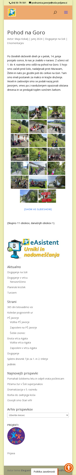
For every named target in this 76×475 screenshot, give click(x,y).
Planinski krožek (16, 287)
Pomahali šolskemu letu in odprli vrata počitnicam (35, 378)
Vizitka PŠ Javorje (20, 322)
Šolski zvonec (17, 333)
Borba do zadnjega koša (21, 395)
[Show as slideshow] (38, 209)
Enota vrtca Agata (17, 338)
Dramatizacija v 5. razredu (22, 389)
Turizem (12, 292)
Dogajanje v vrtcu (17, 277)
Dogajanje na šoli (55, 39)
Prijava (11, 453)
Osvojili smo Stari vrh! (19, 400)
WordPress (62, 470)
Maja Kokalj (21, 39)
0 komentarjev (15, 43)
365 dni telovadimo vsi (20, 307)
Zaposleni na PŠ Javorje (23, 327)
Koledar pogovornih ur (20, 312)
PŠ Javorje (13, 317)
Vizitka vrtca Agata (20, 342)
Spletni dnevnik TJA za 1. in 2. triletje (27, 359)
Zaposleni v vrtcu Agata (23, 348)
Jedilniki (11, 364)
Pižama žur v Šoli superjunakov (25, 384)
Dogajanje (13, 353)
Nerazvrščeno (18, 281)
